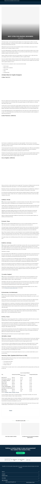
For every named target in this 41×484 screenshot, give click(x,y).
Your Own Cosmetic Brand (10, 436)
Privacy (33, 482)
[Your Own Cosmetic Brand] (11, 429)
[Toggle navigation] (39, 3)
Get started (20, 452)
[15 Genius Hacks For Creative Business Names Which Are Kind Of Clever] (30, 429)
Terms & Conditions (29, 482)
